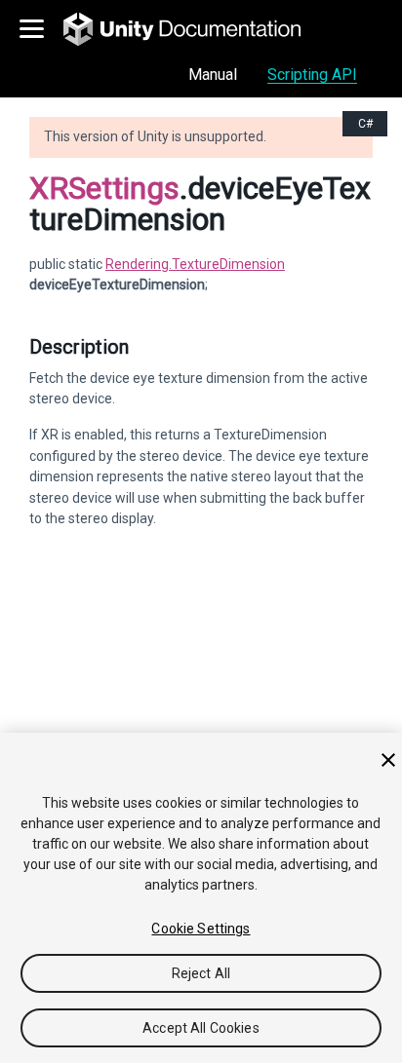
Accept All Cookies (201, 1028)
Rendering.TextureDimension (195, 264)
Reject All (201, 973)
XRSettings (104, 188)
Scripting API (312, 74)
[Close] (388, 760)
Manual (212, 74)
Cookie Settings (200, 928)
